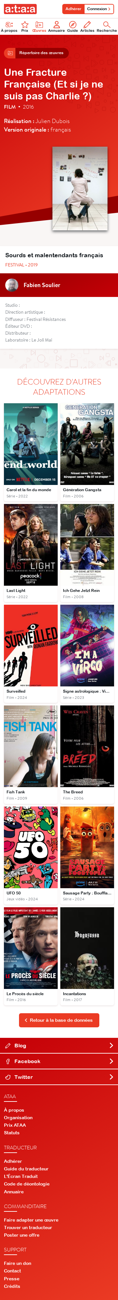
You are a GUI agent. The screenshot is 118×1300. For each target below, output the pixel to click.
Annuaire (56, 30)
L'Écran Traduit (21, 1176)
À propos (9, 30)
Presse (11, 1278)
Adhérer (73, 9)
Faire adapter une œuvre (31, 1220)
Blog (19, 1045)
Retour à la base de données (61, 1020)
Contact (12, 1270)
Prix (24, 30)
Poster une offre (21, 1235)
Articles (87, 30)
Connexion (97, 9)
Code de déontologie (26, 1183)
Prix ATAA (15, 1125)
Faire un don (17, 1263)
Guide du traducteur (26, 1168)
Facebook (26, 1061)
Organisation (18, 1117)
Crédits (12, 1286)
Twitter (23, 1077)
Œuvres (39, 30)
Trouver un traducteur (28, 1227)
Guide (72, 30)
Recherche (107, 30)
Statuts (12, 1132)
